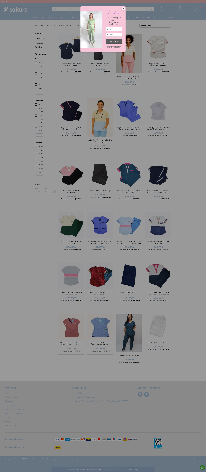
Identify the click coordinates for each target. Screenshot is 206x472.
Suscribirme (114, 41)
